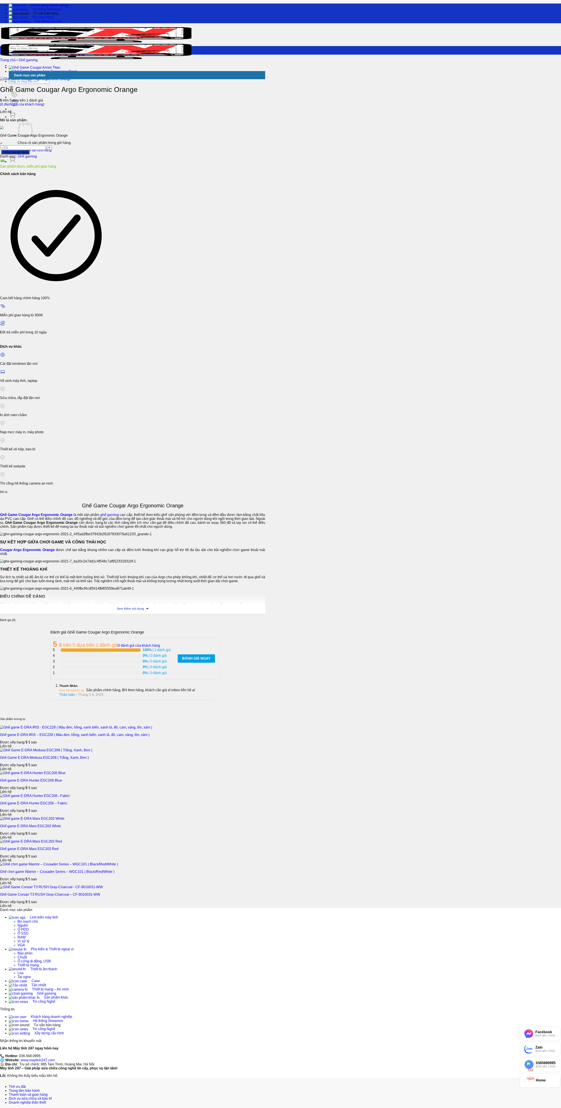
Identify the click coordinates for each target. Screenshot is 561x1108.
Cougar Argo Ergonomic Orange (27, 550)
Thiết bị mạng (28, 965)
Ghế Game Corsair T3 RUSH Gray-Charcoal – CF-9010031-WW (50, 894)
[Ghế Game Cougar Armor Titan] (34, 67)
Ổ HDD (23, 929)
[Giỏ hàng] (12, 117)
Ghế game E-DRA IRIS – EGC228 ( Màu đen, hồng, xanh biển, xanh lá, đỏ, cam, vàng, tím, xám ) (74, 735)
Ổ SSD (23, 933)
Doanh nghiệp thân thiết (27, 1102)
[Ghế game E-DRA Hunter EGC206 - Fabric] (35, 796)
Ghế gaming (28, 60)
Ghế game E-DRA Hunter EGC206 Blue (31, 780)
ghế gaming (109, 515)
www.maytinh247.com (38, 1060)
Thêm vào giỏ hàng (15, 152)
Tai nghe (24, 977)
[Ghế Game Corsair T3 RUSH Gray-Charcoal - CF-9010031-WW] (51, 887)
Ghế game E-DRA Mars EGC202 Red (29, 849)
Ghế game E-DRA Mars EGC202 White (30, 826)
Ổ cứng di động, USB (34, 961)
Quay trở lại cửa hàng (34, 150)
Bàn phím (25, 953)
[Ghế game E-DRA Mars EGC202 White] (32, 818)
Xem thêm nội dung (131, 608)
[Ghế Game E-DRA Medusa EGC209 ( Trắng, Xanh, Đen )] (46, 750)
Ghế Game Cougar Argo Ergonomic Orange (36, 515)
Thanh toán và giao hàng (28, 1094)
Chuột (22, 957)
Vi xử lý (23, 941)
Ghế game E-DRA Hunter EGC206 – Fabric (33, 803)
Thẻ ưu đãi (17, 1086)
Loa (20, 973)
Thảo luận (67, 694)
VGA (21, 945)
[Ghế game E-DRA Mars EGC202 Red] (31, 841)
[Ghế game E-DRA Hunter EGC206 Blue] (33, 773)
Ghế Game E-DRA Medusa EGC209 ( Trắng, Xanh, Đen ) (44, 757)
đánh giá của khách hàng (139, 645)
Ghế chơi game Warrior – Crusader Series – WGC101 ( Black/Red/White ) (57, 872)
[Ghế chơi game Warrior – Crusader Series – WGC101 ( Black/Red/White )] (59, 864)
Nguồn (23, 925)
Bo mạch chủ (28, 921)
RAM (21, 937)
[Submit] (10, 53)
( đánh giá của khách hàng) (22, 104)
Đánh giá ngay (196, 658)
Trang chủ (8, 60)
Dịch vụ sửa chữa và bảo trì (30, 1098)
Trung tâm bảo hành (24, 1090)
